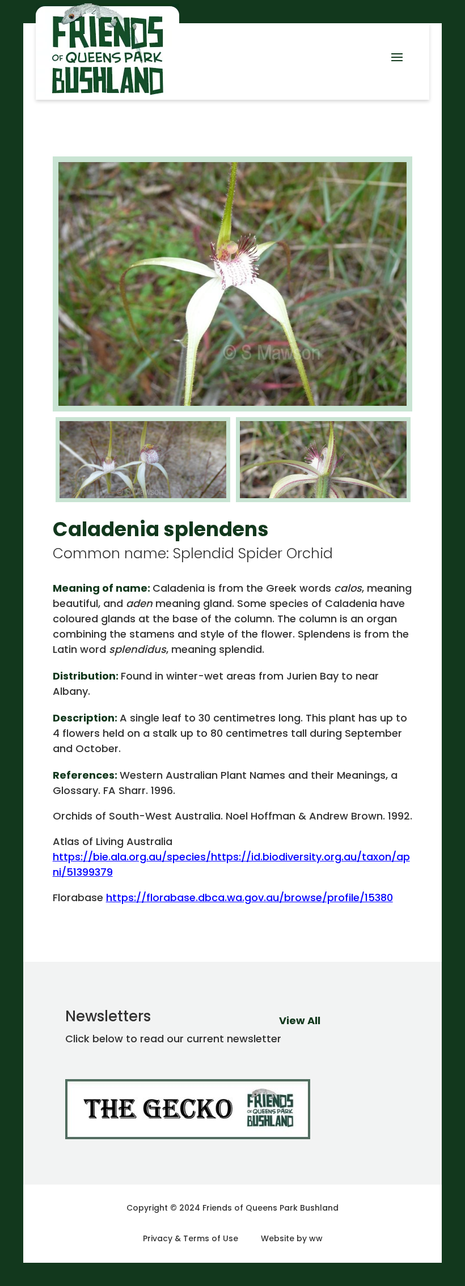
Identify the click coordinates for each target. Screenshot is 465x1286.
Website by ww (292, 1238)
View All (299, 1020)
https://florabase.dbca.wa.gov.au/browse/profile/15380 (249, 897)
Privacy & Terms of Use (190, 1238)
